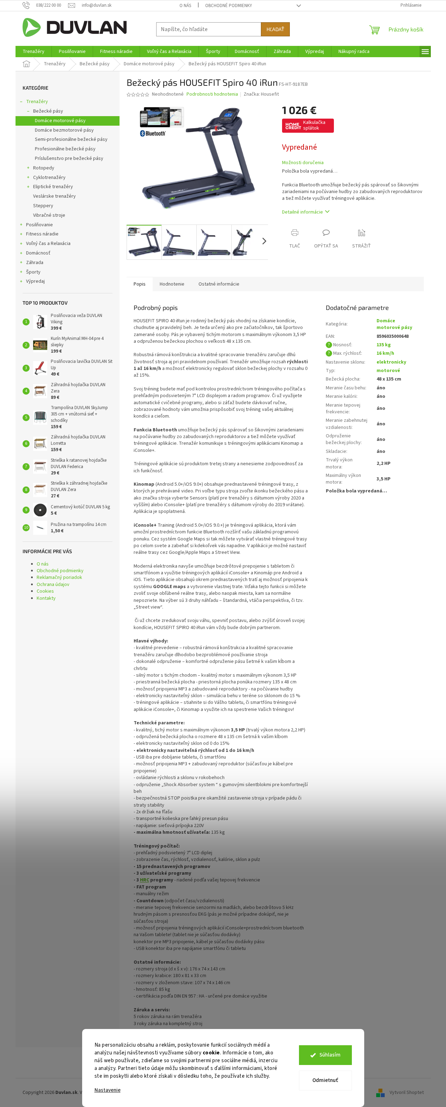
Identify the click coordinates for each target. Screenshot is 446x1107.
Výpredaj (35, 281)
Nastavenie (107, 1090)
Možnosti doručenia (303, 163)
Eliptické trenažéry (53, 186)
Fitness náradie (42, 234)
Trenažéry (37, 101)
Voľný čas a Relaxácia (48, 243)
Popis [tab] (140, 284)
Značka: (261, 94)
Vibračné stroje (49, 215)
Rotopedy (43, 168)
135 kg (384, 344)
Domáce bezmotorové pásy (64, 130)
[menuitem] (33, 51)
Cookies (45, 591)
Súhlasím (330, 1055)
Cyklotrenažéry (49, 177)
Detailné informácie (302, 212)
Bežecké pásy (48, 111)
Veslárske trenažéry (54, 196)
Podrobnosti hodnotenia (212, 94)
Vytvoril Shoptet (407, 1092)
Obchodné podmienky (228, 5)
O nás (185, 5)
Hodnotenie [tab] (172, 284)
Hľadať (275, 29)
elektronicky (391, 362)
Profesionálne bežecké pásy (65, 148)
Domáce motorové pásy (60, 120)
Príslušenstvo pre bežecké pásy (69, 158)
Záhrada (34, 262)
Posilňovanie (39, 224)
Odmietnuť (325, 1080)
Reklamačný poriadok (59, 577)
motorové (388, 370)
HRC (144, 880)
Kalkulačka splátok (314, 125)
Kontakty (46, 598)
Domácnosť (38, 253)
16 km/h (385, 353)
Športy (33, 272)
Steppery (43, 205)
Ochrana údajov (53, 584)
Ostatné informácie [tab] (218, 284)
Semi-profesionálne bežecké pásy (71, 139)
